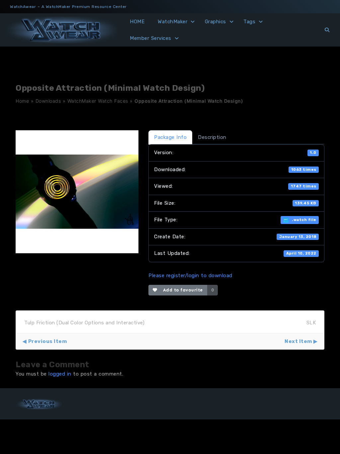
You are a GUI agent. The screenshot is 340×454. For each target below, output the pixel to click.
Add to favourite (181, 289)
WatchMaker (172, 22)
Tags (249, 22)
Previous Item (47, 341)
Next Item (298, 341)
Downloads (48, 101)
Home (22, 101)
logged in (59, 374)
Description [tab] (212, 137)
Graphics (215, 22)
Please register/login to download (190, 276)
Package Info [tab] (170, 137)
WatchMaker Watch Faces (97, 101)
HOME (137, 22)
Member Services (150, 38)
